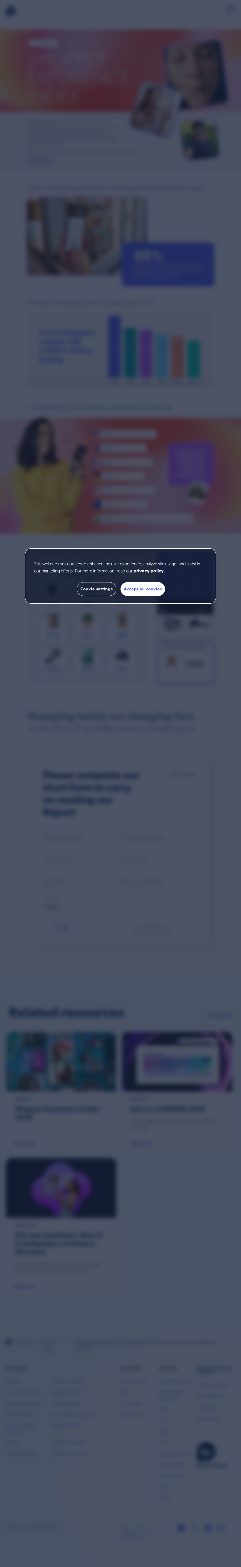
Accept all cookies (143, 589)
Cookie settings (97, 589)
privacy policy (148, 571)
